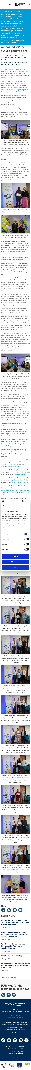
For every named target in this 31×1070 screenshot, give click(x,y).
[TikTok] (26, 1040)
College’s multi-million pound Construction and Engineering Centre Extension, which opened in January (14, 90)
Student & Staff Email (20, 1022)
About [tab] (25, 506)
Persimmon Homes (7, 436)
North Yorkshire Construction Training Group (15, 490)
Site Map (21, 1048)
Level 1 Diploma (8, 268)
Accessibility (9, 1046)
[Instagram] (15, 1040)
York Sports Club (6, 77)
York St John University (21, 482)
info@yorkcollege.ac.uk (15, 1017)
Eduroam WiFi (15, 1032)
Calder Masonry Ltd (14, 466)
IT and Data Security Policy (15, 1027)
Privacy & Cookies (12, 1048)
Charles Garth (18, 472)
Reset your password (22, 1025)
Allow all (15, 556)
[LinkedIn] (21, 1040)
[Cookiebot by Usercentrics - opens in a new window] (22, 501)
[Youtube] (9, 1040)
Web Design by (12, 1054)
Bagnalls (4, 454)
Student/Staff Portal (8, 1025)
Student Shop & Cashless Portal (15, 1030)
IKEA (13, 403)
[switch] (26, 539)
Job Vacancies (7, 1022)
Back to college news (9, 978)
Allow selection (15, 562)
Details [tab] (15, 506)
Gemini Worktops (6, 446)
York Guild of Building (8, 250)
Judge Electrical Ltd (16, 480)
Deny (15, 567)
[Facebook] (3, 1040)
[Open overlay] (2, 5)
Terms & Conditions (19, 1046)
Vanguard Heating (19, 474)
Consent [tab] (5, 506)
